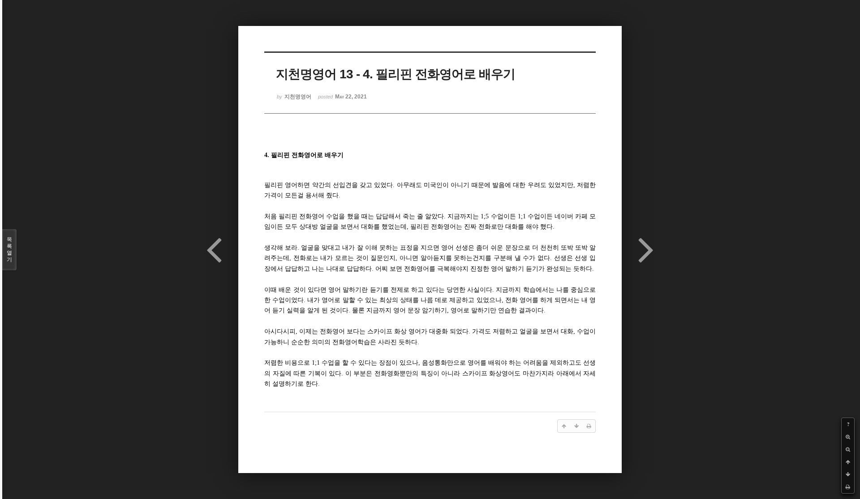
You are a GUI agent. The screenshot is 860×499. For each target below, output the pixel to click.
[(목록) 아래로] (848, 474)
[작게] (848, 449)
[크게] (848, 437)
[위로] (848, 462)
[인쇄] (848, 487)
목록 (9, 249)
